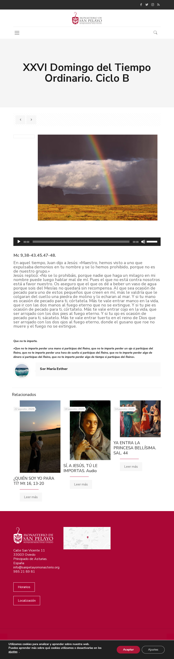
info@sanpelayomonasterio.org (36, 567)
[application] (87, 241)
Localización (27, 600)
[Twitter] (147, 5)
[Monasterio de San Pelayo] (87, 18)
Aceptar (128, 650)
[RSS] (158, 5)
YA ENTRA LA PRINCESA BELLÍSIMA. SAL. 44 (135, 448)
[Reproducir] (19, 242)
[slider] (153, 241)
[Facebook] (141, 5)
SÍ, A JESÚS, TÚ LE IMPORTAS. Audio (80, 468)
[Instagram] (152, 5)
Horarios (24, 587)
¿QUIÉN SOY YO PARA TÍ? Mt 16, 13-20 (33, 481)
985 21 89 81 (24, 571)
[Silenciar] (143, 242)
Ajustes (153, 650)
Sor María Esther (54, 369)
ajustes (12, 652)
